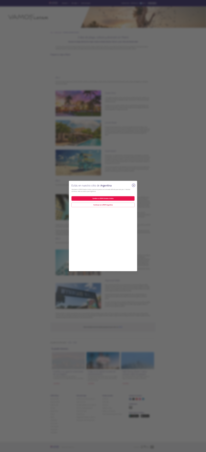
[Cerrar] (133, 185)
